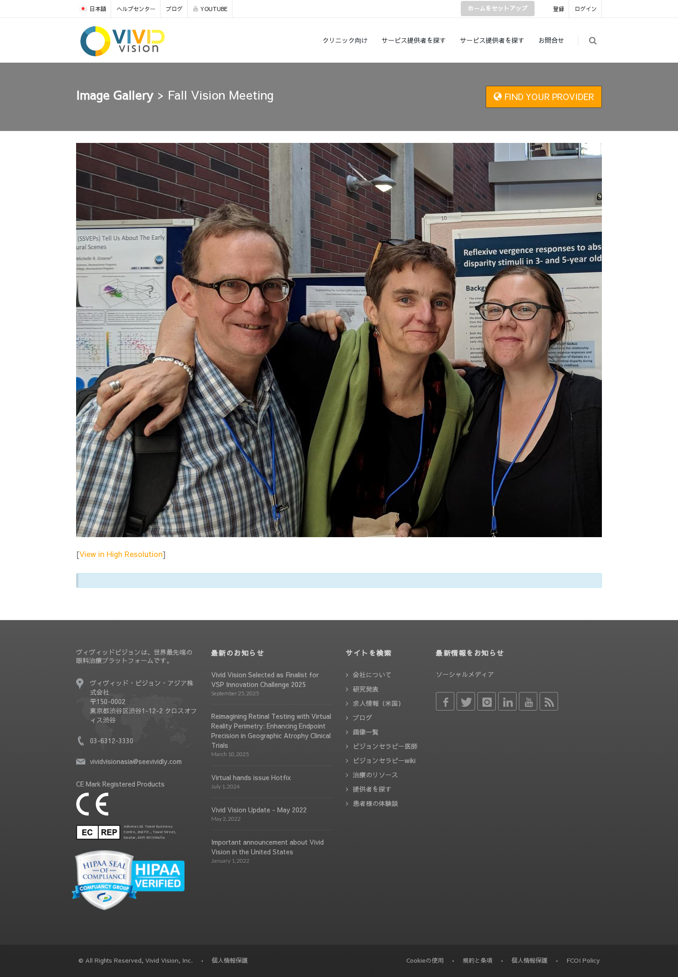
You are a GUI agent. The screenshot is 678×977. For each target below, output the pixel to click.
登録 (558, 8)
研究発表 (366, 688)
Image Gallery (115, 94)
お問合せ (551, 40)
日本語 (97, 8)
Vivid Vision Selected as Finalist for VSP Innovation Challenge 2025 (265, 679)
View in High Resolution (120, 554)
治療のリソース (375, 774)
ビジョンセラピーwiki (384, 760)
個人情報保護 (529, 960)
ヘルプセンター (136, 8)
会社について (372, 674)
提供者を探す (372, 788)
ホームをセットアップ (498, 8)
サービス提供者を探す (413, 40)
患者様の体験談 (375, 803)
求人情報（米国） (378, 703)
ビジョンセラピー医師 (385, 746)
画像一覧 (366, 731)
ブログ (174, 8)
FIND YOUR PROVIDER (548, 96)
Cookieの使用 (425, 960)
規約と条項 (478, 960)
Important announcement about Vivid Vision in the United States (267, 846)
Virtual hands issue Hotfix (251, 777)
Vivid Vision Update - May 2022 (259, 809)
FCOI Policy (583, 960)
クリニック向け (345, 40)
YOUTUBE (213, 8)
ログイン (586, 8)
